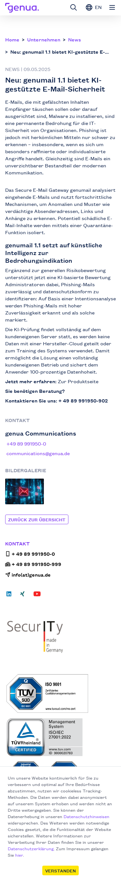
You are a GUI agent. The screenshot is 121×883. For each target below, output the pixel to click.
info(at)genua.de (31, 574)
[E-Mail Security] (24, 491)
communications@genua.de (38, 453)
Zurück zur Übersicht (37, 519)
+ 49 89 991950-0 (33, 553)
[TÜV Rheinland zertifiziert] (61, 737)
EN (98, 7)
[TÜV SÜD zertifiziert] (61, 693)
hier (19, 855)
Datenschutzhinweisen (86, 816)
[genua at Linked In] (10, 595)
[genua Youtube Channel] (37, 595)
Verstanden (60, 870)
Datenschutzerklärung (31, 848)
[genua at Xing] (22, 595)
